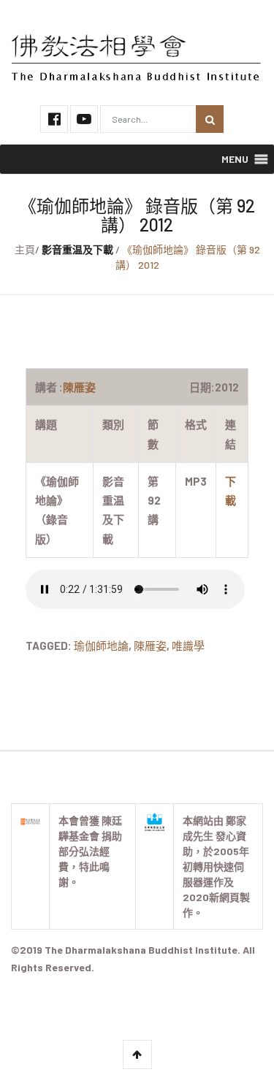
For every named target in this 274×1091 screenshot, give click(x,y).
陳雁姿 (150, 645)
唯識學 (188, 645)
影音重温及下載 (77, 249)
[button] (234, 159)
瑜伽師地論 (101, 645)
